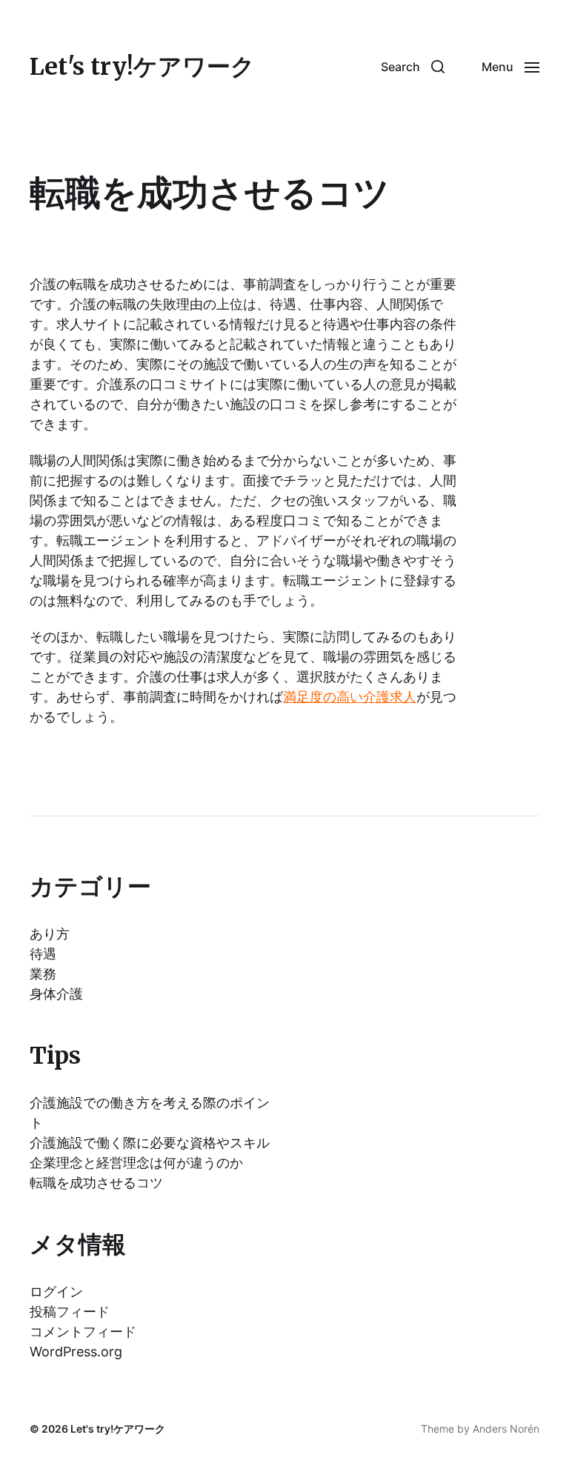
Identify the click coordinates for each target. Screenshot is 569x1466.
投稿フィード (70, 1311)
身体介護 (56, 994)
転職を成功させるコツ (96, 1182)
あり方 (50, 934)
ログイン (56, 1291)
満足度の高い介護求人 (349, 696)
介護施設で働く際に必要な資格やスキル (150, 1142)
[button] (412, 66)
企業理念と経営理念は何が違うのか (136, 1162)
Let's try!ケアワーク (142, 67)
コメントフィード (83, 1331)
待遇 (43, 954)
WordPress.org (76, 1351)
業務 (43, 974)
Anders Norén (506, 1428)
